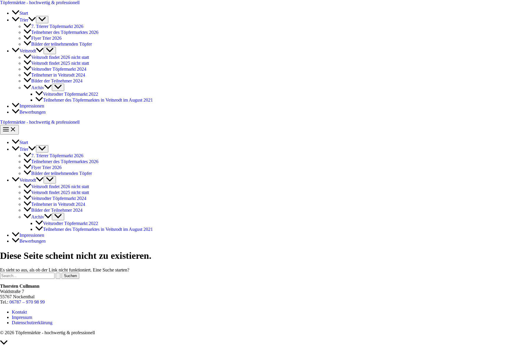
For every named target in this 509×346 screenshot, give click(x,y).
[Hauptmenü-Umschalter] (9, 130)
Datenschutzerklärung (32, 322)
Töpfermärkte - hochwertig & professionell (40, 2)
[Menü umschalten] (42, 19)
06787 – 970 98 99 (27, 301)
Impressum (22, 317)
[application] (32, 19)
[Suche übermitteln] (58, 276)
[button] (24, 19)
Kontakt (19, 311)
